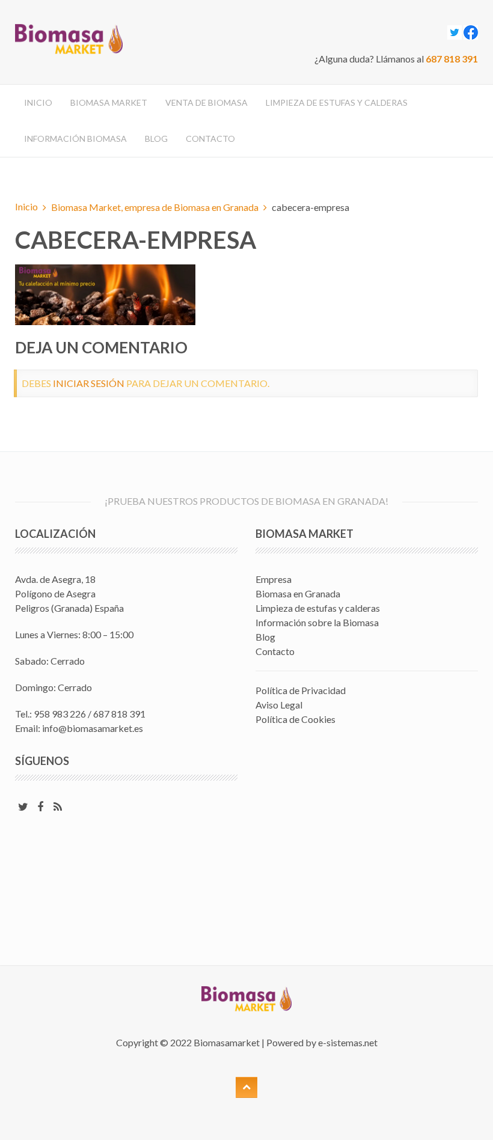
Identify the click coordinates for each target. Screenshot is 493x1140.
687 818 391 (452, 58)
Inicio (38, 102)
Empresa (274, 579)
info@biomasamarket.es (92, 728)
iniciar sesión (88, 383)
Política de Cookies (295, 719)
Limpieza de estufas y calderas (337, 102)
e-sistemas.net (348, 1042)
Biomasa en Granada (298, 593)
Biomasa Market (108, 102)
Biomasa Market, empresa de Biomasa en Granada (155, 207)
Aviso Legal (279, 704)
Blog (156, 138)
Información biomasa (75, 138)
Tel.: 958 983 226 (50, 713)
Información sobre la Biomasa (317, 622)
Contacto (210, 138)
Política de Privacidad (301, 690)
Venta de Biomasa (206, 102)
